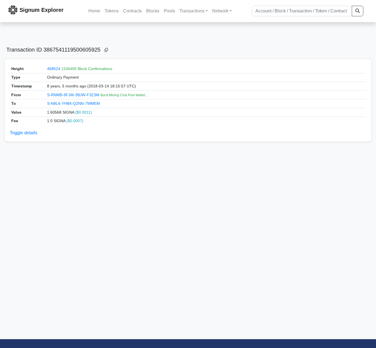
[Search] (357, 11)
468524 (53, 68)
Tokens (112, 11)
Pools (169, 11)
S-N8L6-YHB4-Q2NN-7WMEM (73, 103)
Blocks (152, 11)
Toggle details (23, 132)
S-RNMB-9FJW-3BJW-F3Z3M (73, 95)
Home (94, 11)
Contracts (132, 11)
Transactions (192, 11)
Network (220, 11)
